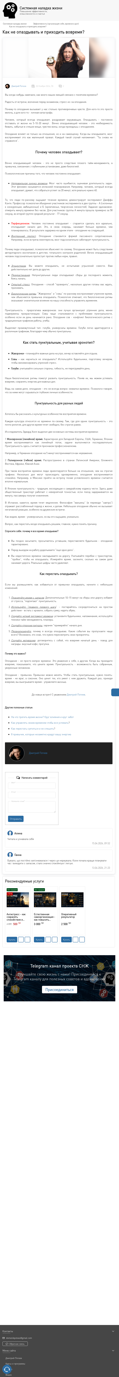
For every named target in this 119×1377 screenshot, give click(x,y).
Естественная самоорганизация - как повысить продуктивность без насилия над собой (45, 916)
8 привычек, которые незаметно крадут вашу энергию (41, 734)
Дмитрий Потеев (18, 86)
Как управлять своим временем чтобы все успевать (39, 722)
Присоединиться (59, 989)
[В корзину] (21, 939)
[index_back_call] (7, 1369)
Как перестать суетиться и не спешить (32, 728)
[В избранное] (27, 939)
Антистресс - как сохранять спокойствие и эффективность (16, 916)
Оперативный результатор (68, 915)
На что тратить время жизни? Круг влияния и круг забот (42, 717)
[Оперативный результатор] (72, 899)
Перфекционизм (20, 223)
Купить (12, 939)
